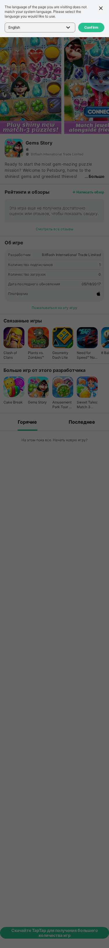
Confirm (91, 27)
